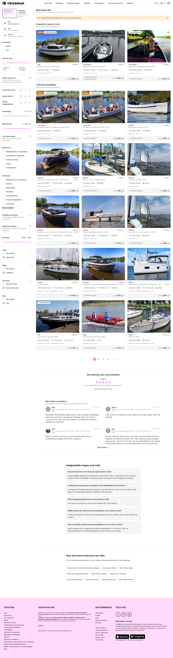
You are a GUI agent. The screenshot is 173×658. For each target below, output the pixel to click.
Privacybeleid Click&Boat (12, 627)
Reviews (40, 625)
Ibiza (97, 618)
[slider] (4, 63)
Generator (10, 192)
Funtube (9, 184)
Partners (7, 637)
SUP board (10, 204)
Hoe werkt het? (9, 618)
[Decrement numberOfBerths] (21, 103)
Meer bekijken (102, 447)
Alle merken (99, 640)
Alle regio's (10, 269)
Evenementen (11, 168)
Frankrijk (98, 622)
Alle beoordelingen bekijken (103, 389)
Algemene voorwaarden (12, 632)
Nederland (51, 12)
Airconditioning (11, 196)
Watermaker (10, 188)
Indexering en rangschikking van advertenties (19, 642)
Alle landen (10, 253)
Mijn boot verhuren (10, 622)
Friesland (57, 12)
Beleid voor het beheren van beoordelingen (18, 646)
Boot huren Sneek (109, 568)
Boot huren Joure (92, 580)
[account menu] (169, 3)
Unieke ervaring (12, 160)
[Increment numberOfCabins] (29, 96)
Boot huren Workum (74, 580)
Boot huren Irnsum (109, 580)
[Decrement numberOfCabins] (21, 96)
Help (5, 613)
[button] (57, 61)
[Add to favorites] (77, 32)
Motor (8, 46)
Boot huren (48, 3)
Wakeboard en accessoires (16, 180)
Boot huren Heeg (126, 568)
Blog (5, 649)
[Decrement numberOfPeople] (21, 90)
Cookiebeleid (8, 630)
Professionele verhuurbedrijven (14, 625)
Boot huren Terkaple (118, 574)
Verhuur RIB (99, 635)
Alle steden (10, 299)
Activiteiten (59, 3)
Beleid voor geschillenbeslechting (15, 644)
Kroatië (97, 615)
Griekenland (99, 613)
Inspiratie (130, 3)
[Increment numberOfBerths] (29, 103)
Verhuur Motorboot (101, 630)
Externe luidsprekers (13, 200)
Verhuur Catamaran (101, 632)
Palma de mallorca (101, 620)
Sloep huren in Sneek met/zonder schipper (83, 568)
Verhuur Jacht (100, 637)
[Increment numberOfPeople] (29, 90)
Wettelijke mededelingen (12, 634)
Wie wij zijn (7, 615)
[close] (167, 18)
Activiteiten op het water (15, 156)
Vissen (8, 164)
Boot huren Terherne (99, 574)
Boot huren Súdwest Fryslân (77, 574)
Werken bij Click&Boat (11, 639)
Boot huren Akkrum (126, 580)
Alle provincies (11, 284)
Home (37, 12)
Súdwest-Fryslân (65, 12)
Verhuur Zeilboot (100, 628)
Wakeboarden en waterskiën (16, 152)
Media (6, 620)
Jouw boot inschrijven (115, 3)
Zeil (7, 50)
